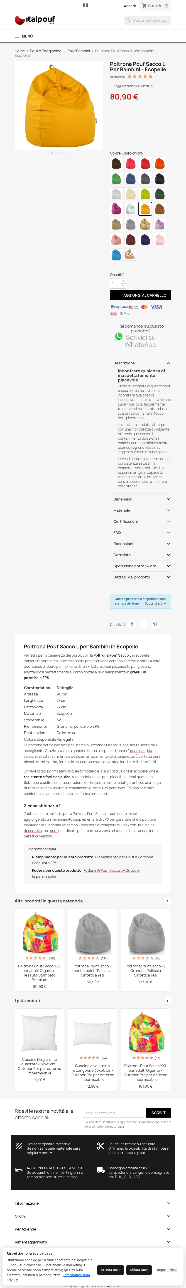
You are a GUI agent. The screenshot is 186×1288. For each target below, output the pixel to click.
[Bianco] (116, 193)
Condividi (132, 624)
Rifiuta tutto (139, 1270)
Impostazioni (167, 1270)
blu (149, 750)
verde (28, 756)
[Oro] (145, 224)
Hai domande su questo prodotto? (141, 328)
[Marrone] (116, 163)
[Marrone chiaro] (160, 209)
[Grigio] (145, 178)
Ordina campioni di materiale (48, 1144)
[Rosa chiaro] (116, 239)
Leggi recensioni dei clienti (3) (133, 86)
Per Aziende (93, 1229)
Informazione (93, 1203)
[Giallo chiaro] (145, 209)
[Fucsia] (116, 209)
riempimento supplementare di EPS (80, 819)
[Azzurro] (116, 254)
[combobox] (147, 20)
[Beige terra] (116, 224)
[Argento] (131, 209)
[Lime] (145, 193)
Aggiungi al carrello (140, 295)
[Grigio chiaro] (131, 224)
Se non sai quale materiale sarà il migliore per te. (55, 1150)
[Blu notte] (145, 239)
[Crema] (131, 193)
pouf (54, 830)
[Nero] (160, 178)
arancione (137, 750)
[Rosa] (131, 163)
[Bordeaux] (131, 239)
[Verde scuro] (160, 193)
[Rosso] (145, 163)
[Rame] (131, 254)
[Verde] (116, 178)
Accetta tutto (110, 1270)
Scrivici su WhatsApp (141, 341)
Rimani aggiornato (93, 1242)
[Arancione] (160, 163)
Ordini (93, 1216)
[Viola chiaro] (160, 224)
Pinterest (155, 624)
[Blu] (131, 178)
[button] (87, 5)
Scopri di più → (155, 603)
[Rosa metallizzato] (160, 239)
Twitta (143, 624)
